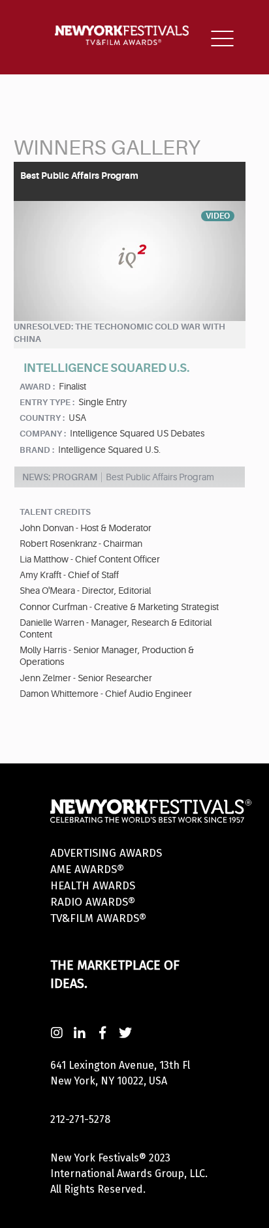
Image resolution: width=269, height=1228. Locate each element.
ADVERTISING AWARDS (106, 853)
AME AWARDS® (87, 869)
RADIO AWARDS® (92, 902)
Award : (37, 386)
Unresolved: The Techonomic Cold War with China (119, 333)
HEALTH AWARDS (92, 886)
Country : (42, 418)
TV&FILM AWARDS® (98, 918)
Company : (43, 433)
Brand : (37, 450)
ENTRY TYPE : (47, 402)
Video (218, 216)
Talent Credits (55, 512)
